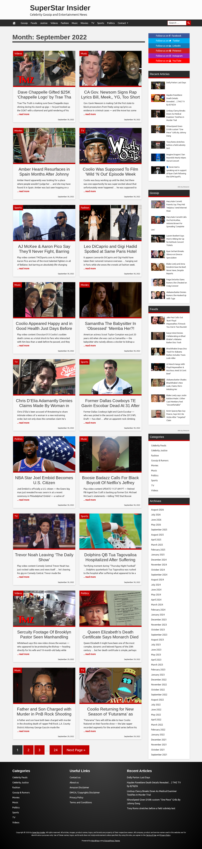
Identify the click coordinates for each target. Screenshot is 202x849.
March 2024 (157, 604)
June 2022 (156, 709)
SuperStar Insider (60, 8)
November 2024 (159, 564)
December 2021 (159, 739)
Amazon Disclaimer (79, 787)
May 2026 (156, 524)
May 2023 (156, 654)
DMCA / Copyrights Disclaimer (85, 792)
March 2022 (157, 724)
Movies (84, 23)
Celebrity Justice (159, 450)
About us (74, 782)
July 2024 (156, 584)
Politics (111, 23)
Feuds (34, 23)
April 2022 (156, 719)
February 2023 (158, 669)
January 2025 (158, 554)
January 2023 (158, 674)
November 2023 (159, 624)
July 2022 (156, 704)
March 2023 (157, 664)
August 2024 (157, 579)
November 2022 (159, 684)
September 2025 (159, 529)
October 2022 (158, 689)
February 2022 (158, 729)
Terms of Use (151, 835)
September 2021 (159, 754)
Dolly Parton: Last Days (138, 777)
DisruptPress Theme (112, 841)
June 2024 (156, 589)
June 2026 (156, 519)
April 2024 (156, 599)
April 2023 (156, 659)
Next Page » (76, 750)
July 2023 (156, 644)
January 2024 (158, 614)
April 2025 (156, 539)
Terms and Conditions (81, 802)
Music (75, 23)
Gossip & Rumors (159, 460)
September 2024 (159, 574)
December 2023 (159, 619)
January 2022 (158, 734)
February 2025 (158, 549)
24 (56, 750)
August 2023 (157, 639)
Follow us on (168, 35)
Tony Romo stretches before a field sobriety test (151, 808)
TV (92, 23)
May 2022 (156, 714)
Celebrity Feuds (158, 445)
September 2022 (159, 694)
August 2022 (157, 699)
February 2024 (158, 609)
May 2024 (156, 594)
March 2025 (157, 544)
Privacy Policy (76, 797)
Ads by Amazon (183, 187)
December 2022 (159, 679)
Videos (54, 23)
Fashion (65, 23)
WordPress (95, 841)
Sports (100, 23)
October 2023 (158, 629)
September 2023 (159, 634)
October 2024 (158, 569)
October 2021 (158, 749)
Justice (44, 23)
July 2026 (156, 514)
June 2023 (156, 649)
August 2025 (157, 534)
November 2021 (159, 744)
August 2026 (157, 509)
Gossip (24, 23)
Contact (122, 23)
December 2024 (159, 559)
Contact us (75, 777)
